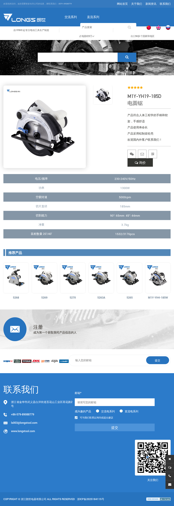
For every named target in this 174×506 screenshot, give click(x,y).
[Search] (127, 57)
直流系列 (93, 17)
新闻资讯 (150, 3)
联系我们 (165, 3)
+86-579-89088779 (22, 414)
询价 (142, 163)
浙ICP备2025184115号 (90, 499)
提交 (157, 360)
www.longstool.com (23, 431)
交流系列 (71, 17)
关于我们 (136, 3)
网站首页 (122, 3)
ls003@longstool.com (24, 422)
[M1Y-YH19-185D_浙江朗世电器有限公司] (24, 17)
